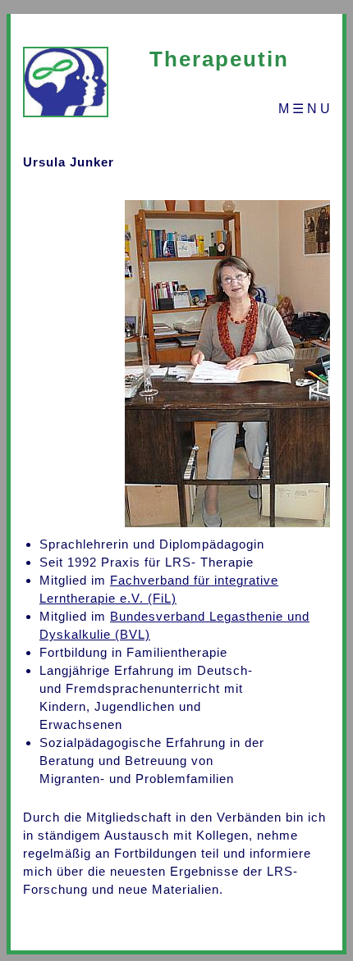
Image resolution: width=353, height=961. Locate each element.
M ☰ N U (304, 109)
